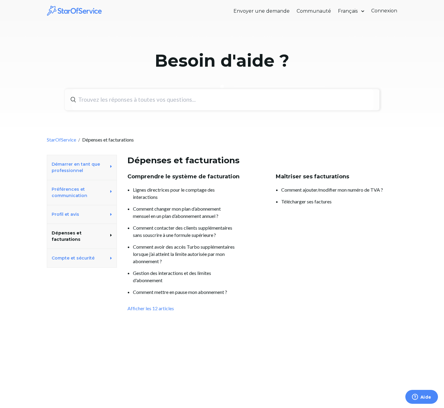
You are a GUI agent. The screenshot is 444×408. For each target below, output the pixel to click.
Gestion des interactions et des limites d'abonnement (172, 276)
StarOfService (61, 139)
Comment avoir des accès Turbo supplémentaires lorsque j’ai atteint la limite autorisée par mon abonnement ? (184, 254)
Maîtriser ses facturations (312, 176)
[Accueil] (74, 10)
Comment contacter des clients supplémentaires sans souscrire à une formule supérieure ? (182, 231)
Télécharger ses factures (306, 201)
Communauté (314, 11)
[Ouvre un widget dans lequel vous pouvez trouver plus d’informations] (421, 397)
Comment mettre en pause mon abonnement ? (180, 292)
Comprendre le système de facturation (183, 176)
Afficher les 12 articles (150, 308)
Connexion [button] (384, 11)
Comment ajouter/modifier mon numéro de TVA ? (332, 190)
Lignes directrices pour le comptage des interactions (174, 193)
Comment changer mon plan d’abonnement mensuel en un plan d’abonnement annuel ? (177, 212)
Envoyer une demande (261, 11)
